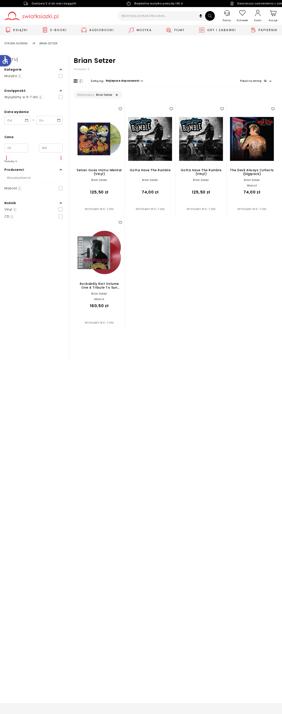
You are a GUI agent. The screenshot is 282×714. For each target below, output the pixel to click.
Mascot (252, 185)
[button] (201, 16)
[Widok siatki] (75, 81)
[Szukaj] (210, 16)
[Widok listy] (81, 81)
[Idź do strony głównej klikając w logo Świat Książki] (31, 16)
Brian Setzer (99, 180)
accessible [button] (5, 60)
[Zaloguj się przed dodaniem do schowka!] (120, 108)
